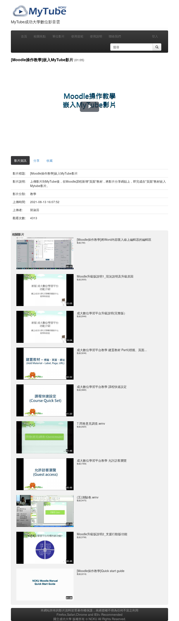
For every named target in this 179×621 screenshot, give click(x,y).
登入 (155, 36)
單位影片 (58, 36)
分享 (36, 160)
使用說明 (96, 36)
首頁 (24, 36)
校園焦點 (40, 36)
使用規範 (77, 36)
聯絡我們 (115, 36)
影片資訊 (20, 160)
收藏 (49, 160)
